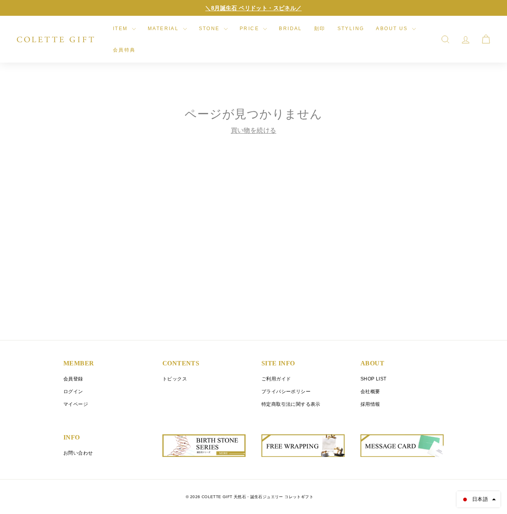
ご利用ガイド (276, 379)
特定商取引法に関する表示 (290, 404)
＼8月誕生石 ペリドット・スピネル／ (253, 8)
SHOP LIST (373, 379)
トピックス (174, 379)
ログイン (73, 391)
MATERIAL (164, 28)
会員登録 (73, 379)
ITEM (121, 28)
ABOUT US (393, 28)
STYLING (350, 28)
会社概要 (370, 391)
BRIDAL (290, 28)
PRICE (250, 28)
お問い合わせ (78, 453)
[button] (478, 499)
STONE (210, 28)
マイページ (75, 404)
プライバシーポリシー (286, 391)
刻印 (320, 28)
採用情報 (370, 404)
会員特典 (124, 50)
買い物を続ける (253, 130)
